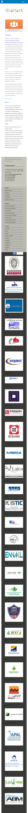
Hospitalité (7, 247)
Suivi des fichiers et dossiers (10, 220)
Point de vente (7, 197)
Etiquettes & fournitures (9, 199)
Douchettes (7, 192)
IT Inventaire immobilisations (10, 208)
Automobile (7, 228)
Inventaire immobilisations (10, 206)
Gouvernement (7, 242)
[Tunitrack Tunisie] (2, 2)
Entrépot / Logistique (9, 235)
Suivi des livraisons (8, 217)
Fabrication (7, 238)
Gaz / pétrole (7, 240)
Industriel (6, 249)
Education (7, 233)
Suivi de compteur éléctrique (10, 222)
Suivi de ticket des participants (10, 215)
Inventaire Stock (8, 210)
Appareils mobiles (8, 190)
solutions (11, 71)
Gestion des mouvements (10, 213)
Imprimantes (7, 195)
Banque (6, 231)
